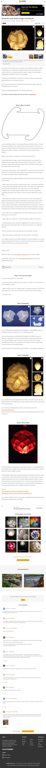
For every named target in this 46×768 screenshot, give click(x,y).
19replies (5, 660)
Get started (40, 741)
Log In (23, 600)
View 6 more (38, 394)
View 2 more (39, 48)
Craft (23, 744)
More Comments (16, 731)
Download (40, 267)
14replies (5, 682)
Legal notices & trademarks (33, 765)
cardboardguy (9, 711)
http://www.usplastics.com (22, 254)
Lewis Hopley (8, 628)
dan (3, 20)
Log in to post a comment (27, 731)
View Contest (39, 508)
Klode (7, 651)
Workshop (8, 20)
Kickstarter (33, 94)
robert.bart (8, 608)
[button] (1, 1)
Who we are (40, 746)
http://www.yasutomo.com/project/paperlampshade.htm (17, 493)
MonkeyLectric (7, 64)
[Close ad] (43, 6)
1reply (5, 693)
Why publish (40, 739)
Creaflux (7, 665)
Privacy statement (28, 763)
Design (23, 743)
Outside (31, 743)
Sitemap (40, 744)
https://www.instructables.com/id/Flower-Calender (15, 491)
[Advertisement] (23, 10)
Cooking (31, 739)
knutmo (7, 674)
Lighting (13, 20)
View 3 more (37, 324)
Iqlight (3, 150)
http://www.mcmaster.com (26, 258)
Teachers (31, 744)
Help (39, 743)
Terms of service (19, 763)
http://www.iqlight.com (8, 410)
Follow (10, 57)
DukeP (7, 637)
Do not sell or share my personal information (17, 765)
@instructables (7, 755)
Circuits (23, 739)
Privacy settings (36, 763)
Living (31, 741)
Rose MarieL (8, 698)
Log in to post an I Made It (23, 560)
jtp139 (7, 687)
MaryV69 (7, 618)
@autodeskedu (7, 757)
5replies (5, 727)
